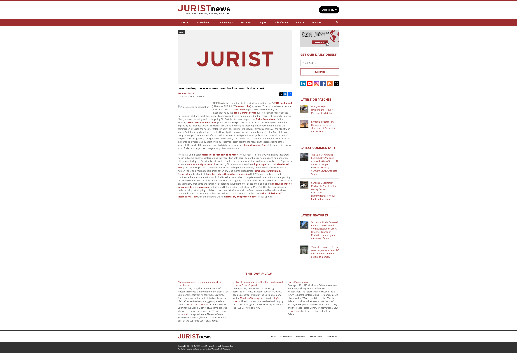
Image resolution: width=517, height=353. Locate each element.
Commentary (225, 22)
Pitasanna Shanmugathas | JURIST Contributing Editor (323, 195)
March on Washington (251, 298)
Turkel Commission (266, 119)
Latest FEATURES (314, 215)
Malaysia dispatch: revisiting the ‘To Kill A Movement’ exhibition (322, 109)
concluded (239, 109)
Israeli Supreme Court (256, 145)
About (300, 22)
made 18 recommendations (201, 122)
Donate (316, 22)
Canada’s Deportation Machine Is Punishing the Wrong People (323, 186)
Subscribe (320, 72)
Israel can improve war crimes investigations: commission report (221, 88)
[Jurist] (204, 10)
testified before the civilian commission (228, 174)
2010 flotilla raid (283, 103)
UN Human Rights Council (201, 164)
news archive (243, 106)
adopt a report (260, 164)
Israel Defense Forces (244, 112)
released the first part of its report (220, 154)
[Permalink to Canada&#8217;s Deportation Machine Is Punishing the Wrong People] (304, 185)
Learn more (294, 311)
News (184, 22)
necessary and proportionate (240, 196)
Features (246, 22)
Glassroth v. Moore (198, 304)
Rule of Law (281, 22)
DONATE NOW (329, 9)
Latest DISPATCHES (315, 99)
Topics (263, 22)
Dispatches (202, 22)
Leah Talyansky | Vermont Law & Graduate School (324, 171)
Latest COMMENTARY (318, 147)
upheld (185, 314)
